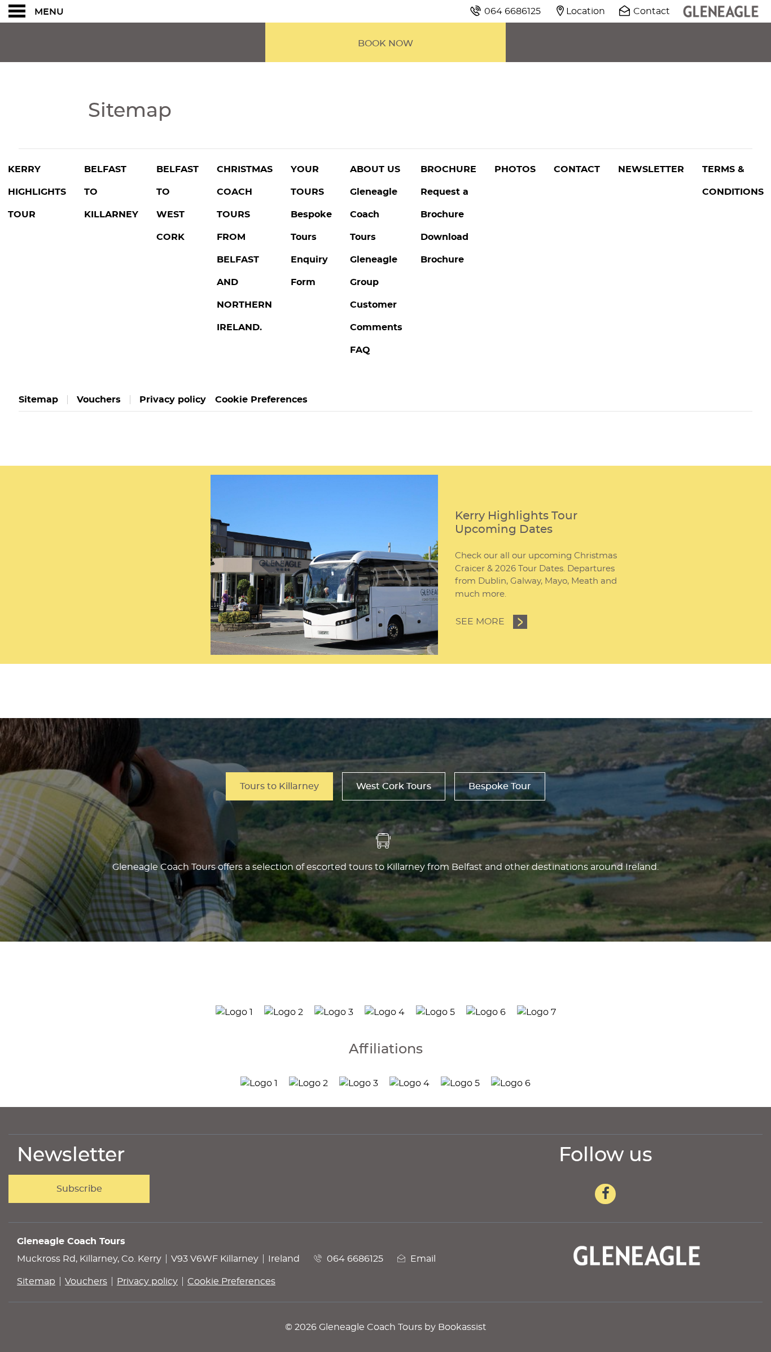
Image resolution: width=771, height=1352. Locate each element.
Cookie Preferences (261, 399)
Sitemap (38, 399)
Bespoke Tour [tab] (499, 786)
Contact (577, 169)
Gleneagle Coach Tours (373, 214)
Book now (385, 43)
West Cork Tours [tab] (393, 786)
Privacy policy (172, 399)
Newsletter (651, 169)
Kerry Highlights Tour (37, 192)
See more (491, 621)
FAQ (360, 350)
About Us (375, 169)
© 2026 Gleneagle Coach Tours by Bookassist (386, 1327)
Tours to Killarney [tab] (279, 786)
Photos (515, 169)
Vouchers (99, 399)
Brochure (448, 169)
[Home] (721, 11)
